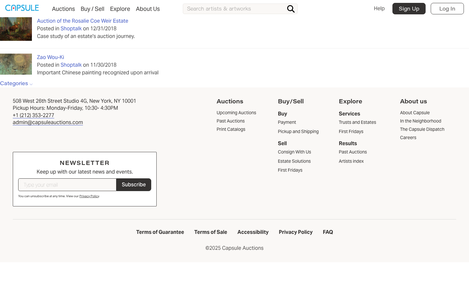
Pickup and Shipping (298, 131)
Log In (447, 8)
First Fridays (290, 170)
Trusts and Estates (357, 122)
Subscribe (134, 184)
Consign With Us (294, 152)
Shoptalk (71, 28)
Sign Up (409, 8)
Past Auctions (353, 152)
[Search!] (291, 9)
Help (379, 8)
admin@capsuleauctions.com (48, 122)
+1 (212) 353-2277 (33, 115)
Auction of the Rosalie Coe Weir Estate (82, 21)
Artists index (351, 161)
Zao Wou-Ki (50, 57)
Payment (287, 122)
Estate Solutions (294, 161)
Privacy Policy (89, 196)
